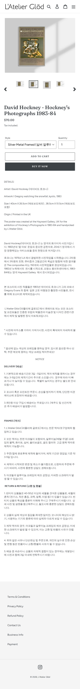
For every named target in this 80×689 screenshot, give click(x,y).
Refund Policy (15, 615)
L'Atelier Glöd (44, 677)
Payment (12, 644)
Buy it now (40, 166)
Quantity (62, 138)
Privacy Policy (15, 606)
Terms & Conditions (18, 596)
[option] (20, 84)
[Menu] (73, 7)
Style (7, 138)
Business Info (15, 634)
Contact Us (14, 625)
